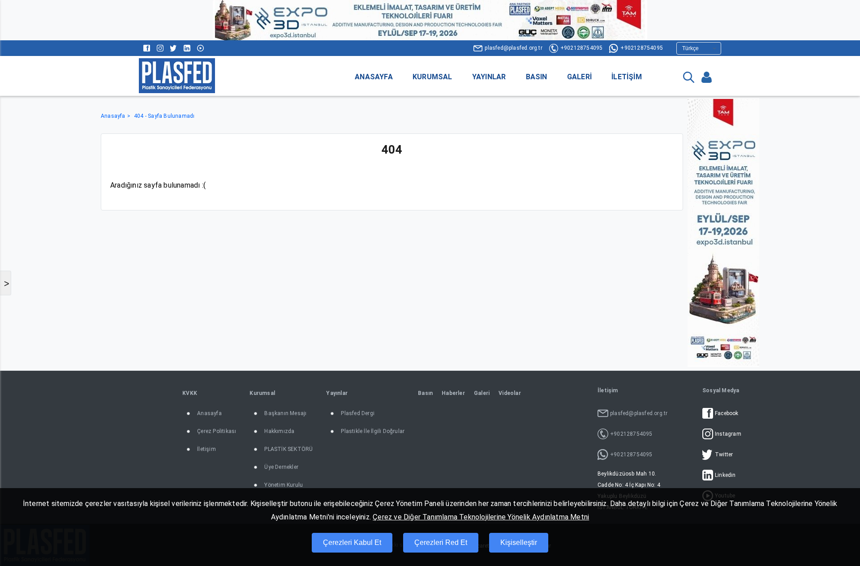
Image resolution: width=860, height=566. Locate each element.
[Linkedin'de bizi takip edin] (187, 48)
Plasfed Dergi (357, 413)
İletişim (626, 77)
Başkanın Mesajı (285, 413)
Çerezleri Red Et (440, 542)
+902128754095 (581, 48)
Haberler (453, 393)
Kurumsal (432, 77)
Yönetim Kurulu (283, 485)
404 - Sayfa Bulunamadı (164, 116)
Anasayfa (374, 77)
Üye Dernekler (281, 467)
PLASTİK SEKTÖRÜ (288, 449)
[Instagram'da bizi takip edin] (160, 48)
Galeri (579, 77)
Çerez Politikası (216, 431)
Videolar (510, 393)
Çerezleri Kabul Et (352, 542)
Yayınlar (489, 77)
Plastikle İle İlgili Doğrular (372, 431)
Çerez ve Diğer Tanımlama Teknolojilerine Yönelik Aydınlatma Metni (481, 517)
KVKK (189, 393)
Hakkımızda (279, 431)
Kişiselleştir (518, 542)
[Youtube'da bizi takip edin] (200, 48)
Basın (536, 77)
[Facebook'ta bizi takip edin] (146, 48)
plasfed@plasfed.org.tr (513, 48)
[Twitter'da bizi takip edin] (173, 48)
